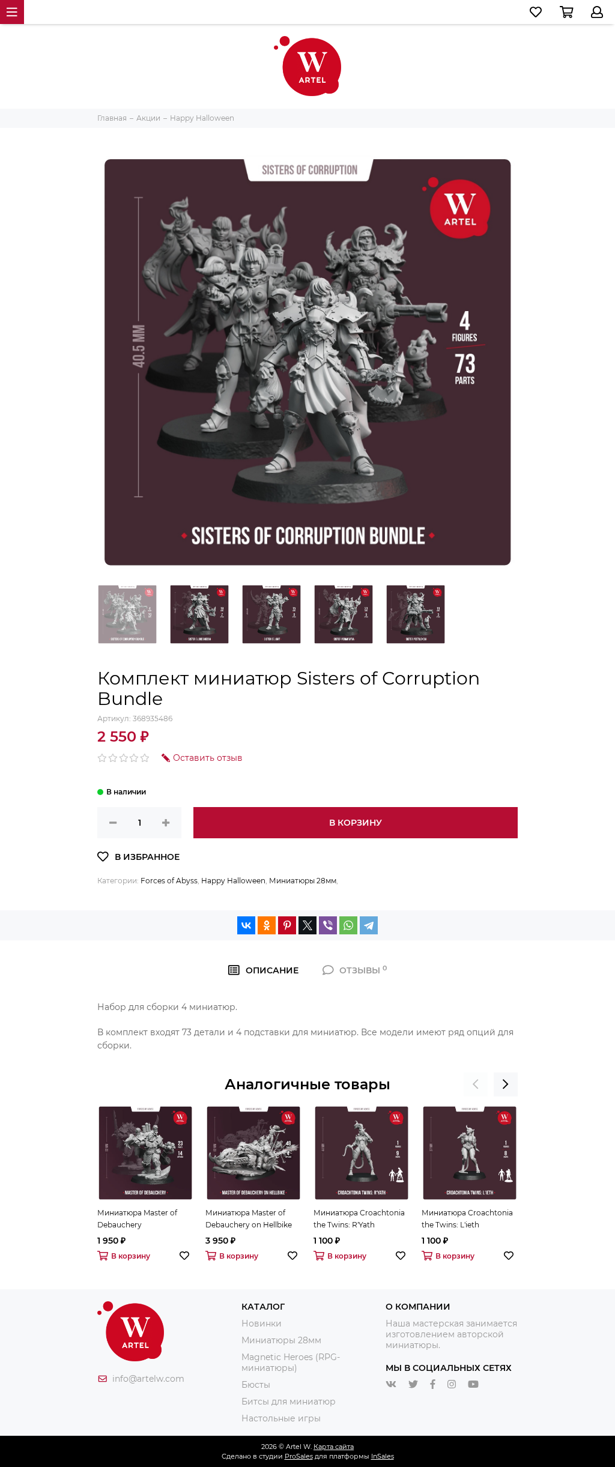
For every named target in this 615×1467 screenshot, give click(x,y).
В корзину (355, 822)
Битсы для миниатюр (288, 1401)
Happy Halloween (233, 880)
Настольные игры (281, 1418)
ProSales (299, 1456)
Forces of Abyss (169, 880)
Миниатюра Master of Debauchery (137, 1218)
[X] (307, 925)
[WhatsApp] (348, 925)
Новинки (261, 1323)
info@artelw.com (148, 1378)
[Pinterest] (287, 925)
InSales (382, 1456)
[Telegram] (369, 925)
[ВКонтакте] (246, 925)
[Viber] (328, 925)
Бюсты (255, 1384)
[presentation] (476, 1084)
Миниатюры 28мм (302, 880)
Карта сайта (334, 1446)
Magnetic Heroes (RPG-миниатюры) (290, 1362)
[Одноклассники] (267, 925)
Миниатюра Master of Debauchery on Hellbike (248, 1218)
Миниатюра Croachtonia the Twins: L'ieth (467, 1218)
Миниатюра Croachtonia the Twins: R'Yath (359, 1218)
